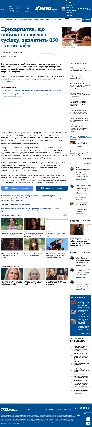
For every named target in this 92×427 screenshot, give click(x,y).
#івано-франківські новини (36, 209)
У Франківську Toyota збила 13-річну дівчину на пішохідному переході (80, 120)
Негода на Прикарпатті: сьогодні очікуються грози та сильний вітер (80, 137)
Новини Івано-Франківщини (19, 204)
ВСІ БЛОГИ (87, 252)
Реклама (67, 409)
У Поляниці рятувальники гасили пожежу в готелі (83, 144)
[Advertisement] (34, 116)
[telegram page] (87, 9)
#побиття (38, 211)
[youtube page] (85, 9)
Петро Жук (79, 213)
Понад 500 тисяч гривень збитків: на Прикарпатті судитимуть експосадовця (79, 112)
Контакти (38, 409)
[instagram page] (89, 9)
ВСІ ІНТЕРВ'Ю (87, 220)
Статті (30, 20)
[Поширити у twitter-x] (51, 53)
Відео (47, 20)
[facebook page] (81, 9)
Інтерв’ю (23, 20)
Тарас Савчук (80, 265)
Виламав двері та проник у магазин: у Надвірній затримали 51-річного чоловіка (80, 153)
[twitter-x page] (83, 9)
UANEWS (86, 20)
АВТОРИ (78, 20)
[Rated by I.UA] (88, 414)
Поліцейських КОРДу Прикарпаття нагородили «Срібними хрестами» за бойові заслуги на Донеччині (81, 383)
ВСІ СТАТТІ (87, 163)
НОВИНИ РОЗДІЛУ (85, 333)
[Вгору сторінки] (88, 419)
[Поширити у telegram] (58, 53)
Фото (42, 20)
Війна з (63, 19)
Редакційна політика (53, 409)
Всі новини (86, 158)
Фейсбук (19, 200)
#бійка (7, 209)
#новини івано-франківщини (23, 211)
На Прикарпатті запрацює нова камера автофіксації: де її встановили (81, 391)
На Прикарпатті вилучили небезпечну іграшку (78, 77)
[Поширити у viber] (55, 53)
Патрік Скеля (17, 52)
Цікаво (53, 20)
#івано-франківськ (18, 209)
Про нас (28, 409)
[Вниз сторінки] (88, 423)
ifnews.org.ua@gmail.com (10, 198)
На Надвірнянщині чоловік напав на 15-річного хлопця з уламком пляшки (34, 90)
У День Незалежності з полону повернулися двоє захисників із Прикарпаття (81, 364)
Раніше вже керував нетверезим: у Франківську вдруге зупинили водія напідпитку (79, 129)
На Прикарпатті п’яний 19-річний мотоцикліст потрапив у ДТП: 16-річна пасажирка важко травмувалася (80, 86)
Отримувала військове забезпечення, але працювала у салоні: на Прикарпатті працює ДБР (81, 356)
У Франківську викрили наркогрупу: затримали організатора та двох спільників (78, 103)
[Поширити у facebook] (48, 53)
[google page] (79, 9)
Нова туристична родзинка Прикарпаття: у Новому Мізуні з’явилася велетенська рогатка (81, 347)
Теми (16, 20)
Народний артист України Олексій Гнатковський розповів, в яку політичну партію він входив (80, 242)
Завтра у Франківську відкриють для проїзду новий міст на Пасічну (80, 94)
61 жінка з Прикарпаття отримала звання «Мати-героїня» (81, 370)
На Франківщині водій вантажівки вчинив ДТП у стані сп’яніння (80, 70)
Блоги (36, 20)
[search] (3, 20)
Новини (9, 20)
